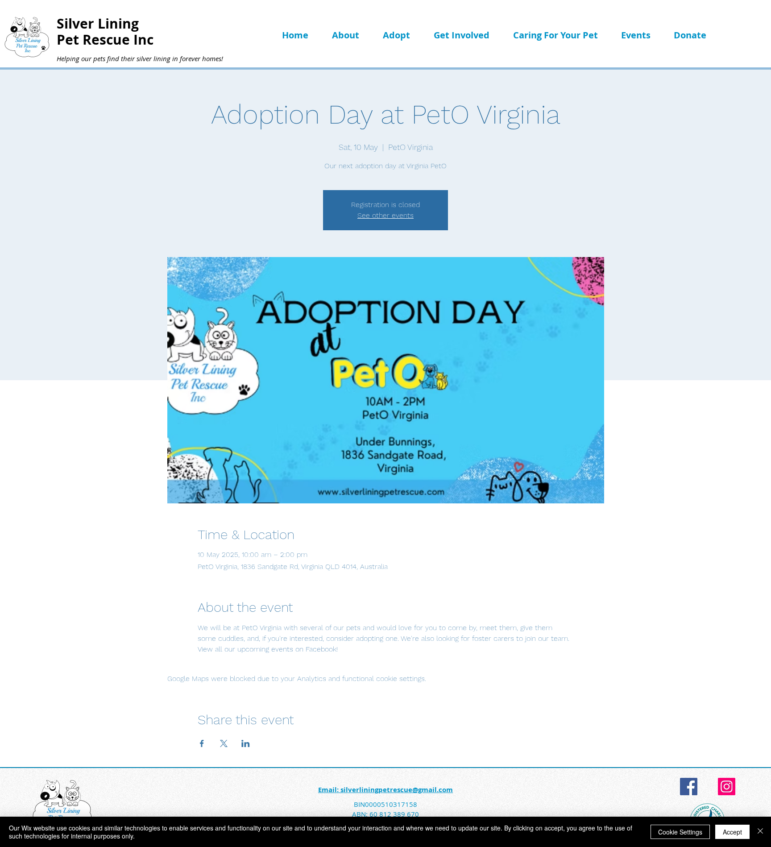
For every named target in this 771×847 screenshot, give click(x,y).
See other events (385, 215)
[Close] (760, 832)
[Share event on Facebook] (202, 743)
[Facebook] (688, 786)
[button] (350, 35)
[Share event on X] (224, 743)
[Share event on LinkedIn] (245, 743)
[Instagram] (726, 786)
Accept (732, 831)
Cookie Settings (680, 831)
